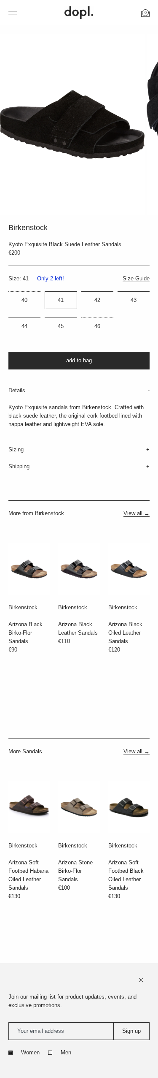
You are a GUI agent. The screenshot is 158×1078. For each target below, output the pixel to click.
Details (16, 390)
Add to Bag (79, 360)
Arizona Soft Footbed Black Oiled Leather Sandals (126, 875)
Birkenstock (22, 607)
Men (66, 1052)
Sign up (131, 1031)
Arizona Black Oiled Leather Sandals (125, 632)
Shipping (18, 466)
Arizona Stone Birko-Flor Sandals (75, 870)
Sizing (16, 449)
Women (30, 1052)
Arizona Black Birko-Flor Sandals (25, 632)
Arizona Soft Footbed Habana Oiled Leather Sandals (28, 875)
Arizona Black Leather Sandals (78, 628)
